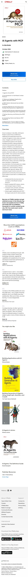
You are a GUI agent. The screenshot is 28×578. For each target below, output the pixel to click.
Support (21, 498)
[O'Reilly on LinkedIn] (8, 490)
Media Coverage (5, 508)
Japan (3, 526)
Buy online (14, 79)
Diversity (3, 514)
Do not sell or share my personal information (11, 564)
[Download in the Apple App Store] (6, 540)
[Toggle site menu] (2, 2)
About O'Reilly (5, 498)
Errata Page (5, 477)
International (5, 521)
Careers (3, 503)
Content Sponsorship (7, 516)
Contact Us (21, 501)
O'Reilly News (4, 505)
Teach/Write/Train (6, 501)
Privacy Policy (22, 505)
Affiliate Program (6, 512)
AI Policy (20, 508)
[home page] (8, 2)
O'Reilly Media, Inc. (10, 63)
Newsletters (21, 503)
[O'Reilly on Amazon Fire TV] (6, 554)
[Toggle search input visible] (26, 2)
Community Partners (6, 510)
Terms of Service (5, 571)
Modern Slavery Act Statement (8, 574)
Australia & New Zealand (8, 524)
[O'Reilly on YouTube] (10, 490)
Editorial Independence (6, 572)
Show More (5, 125)
